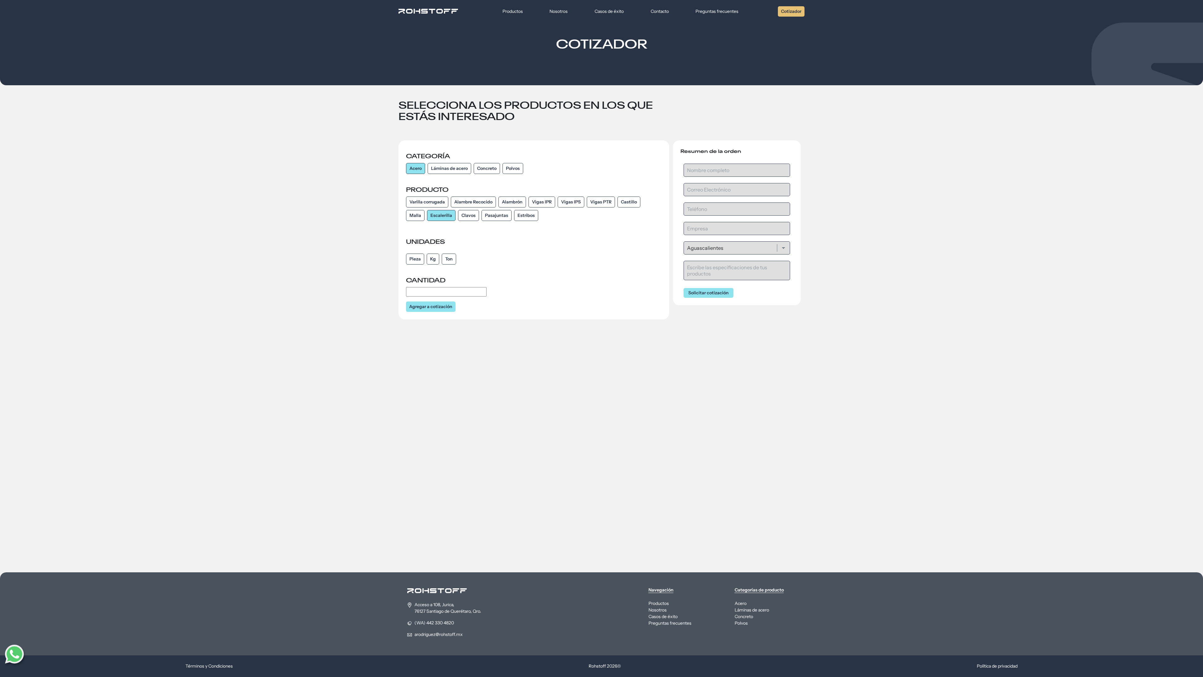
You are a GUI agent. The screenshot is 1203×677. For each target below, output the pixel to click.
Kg (433, 259)
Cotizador (791, 11)
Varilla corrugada (427, 202)
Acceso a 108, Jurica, (434, 604)
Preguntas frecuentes (716, 11)
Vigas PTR (601, 202)
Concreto (487, 168)
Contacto (660, 11)
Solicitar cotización (708, 293)
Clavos (468, 215)
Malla (415, 215)
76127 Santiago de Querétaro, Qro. (447, 611)
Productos (513, 11)
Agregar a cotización (430, 306)
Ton (449, 259)
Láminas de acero (449, 168)
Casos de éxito (609, 11)
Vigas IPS (571, 202)
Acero (415, 168)
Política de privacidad (997, 666)
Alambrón (512, 202)
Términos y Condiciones (209, 666)
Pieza (415, 259)
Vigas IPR (542, 202)
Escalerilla (441, 215)
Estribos (526, 215)
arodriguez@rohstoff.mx (438, 634)
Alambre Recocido (473, 202)
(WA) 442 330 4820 (434, 623)
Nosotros (558, 11)
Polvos (513, 168)
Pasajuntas (496, 215)
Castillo (629, 202)
